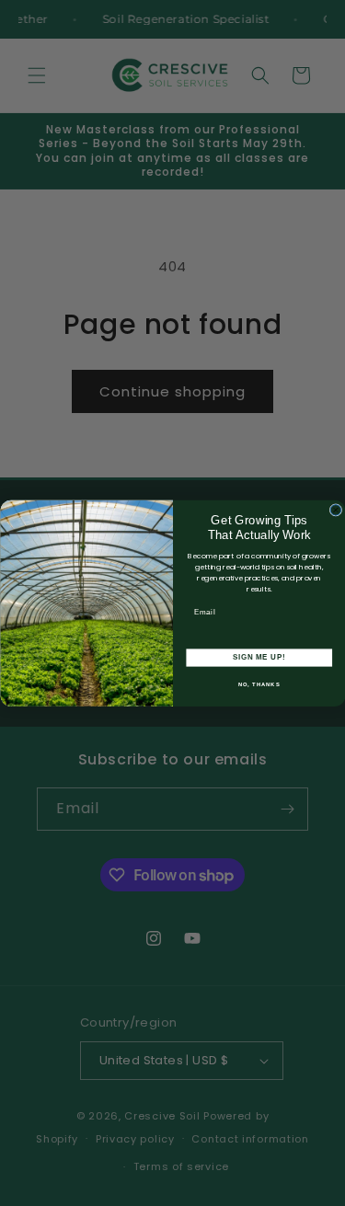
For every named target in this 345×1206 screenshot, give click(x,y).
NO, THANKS (258, 684)
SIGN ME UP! (258, 656)
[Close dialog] (335, 509)
